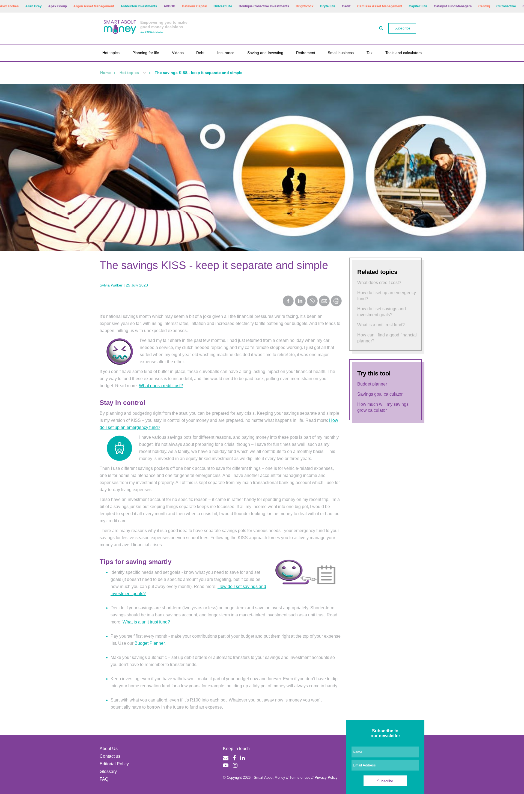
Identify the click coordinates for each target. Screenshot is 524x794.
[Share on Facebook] (288, 301)
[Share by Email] (324, 301)
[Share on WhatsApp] (312, 301)
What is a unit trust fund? (146, 622)
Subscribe (402, 28)
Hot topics (111, 52)
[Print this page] (336, 305)
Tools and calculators (403, 52)
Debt (200, 52)
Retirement (305, 52)
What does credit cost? (161, 385)
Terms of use (300, 777)
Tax (370, 52)
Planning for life (145, 52)
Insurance (225, 52)
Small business (341, 52)
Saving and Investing (265, 52)
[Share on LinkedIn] (300, 301)
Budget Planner (150, 643)
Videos (178, 52)
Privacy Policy (326, 777)
